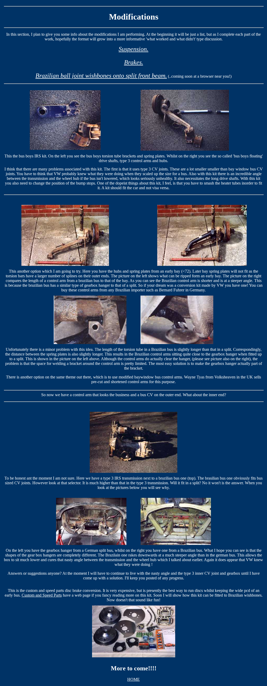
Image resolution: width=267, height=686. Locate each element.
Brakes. (133, 62)
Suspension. (133, 49)
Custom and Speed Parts (42, 595)
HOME (133, 679)
